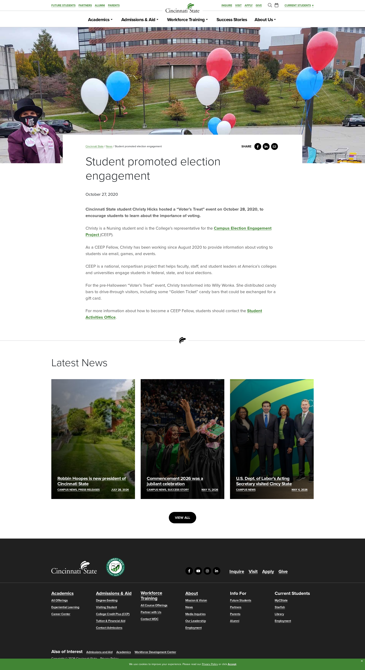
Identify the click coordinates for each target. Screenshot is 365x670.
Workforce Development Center (155, 652)
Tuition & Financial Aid (110, 621)
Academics (99, 19)
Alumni (100, 5)
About (191, 593)
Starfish (280, 607)
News (109, 146)
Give (259, 5)
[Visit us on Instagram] (207, 571)
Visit (238, 5)
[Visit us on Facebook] (189, 571)
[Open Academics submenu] (112, 19)
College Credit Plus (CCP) (112, 614)
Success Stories (232, 19)
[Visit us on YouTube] (198, 571)
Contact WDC (149, 619)
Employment (193, 628)
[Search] (269, 5)
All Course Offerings (154, 605)
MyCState (281, 600)
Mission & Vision (196, 600)
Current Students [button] (298, 5)
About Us (264, 19)
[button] (362, 661)
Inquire (226, 5)
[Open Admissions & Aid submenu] (157, 19)
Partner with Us (151, 612)
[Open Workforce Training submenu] (207, 19)
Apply (249, 5)
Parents (114, 5)
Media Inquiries (195, 614)
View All (182, 518)
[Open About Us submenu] (275, 19)
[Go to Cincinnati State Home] (74, 567)
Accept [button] (232, 664)
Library (279, 614)
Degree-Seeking (106, 600)
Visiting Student (106, 607)
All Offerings (59, 600)
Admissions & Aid (138, 19)
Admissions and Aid (99, 652)
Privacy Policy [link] (210, 664)
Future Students (63, 5)
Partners (85, 5)
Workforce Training (186, 19)
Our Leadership (195, 621)
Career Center (60, 614)
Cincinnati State (95, 146)
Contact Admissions (109, 628)
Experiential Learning (65, 607)
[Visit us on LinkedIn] (216, 571)
